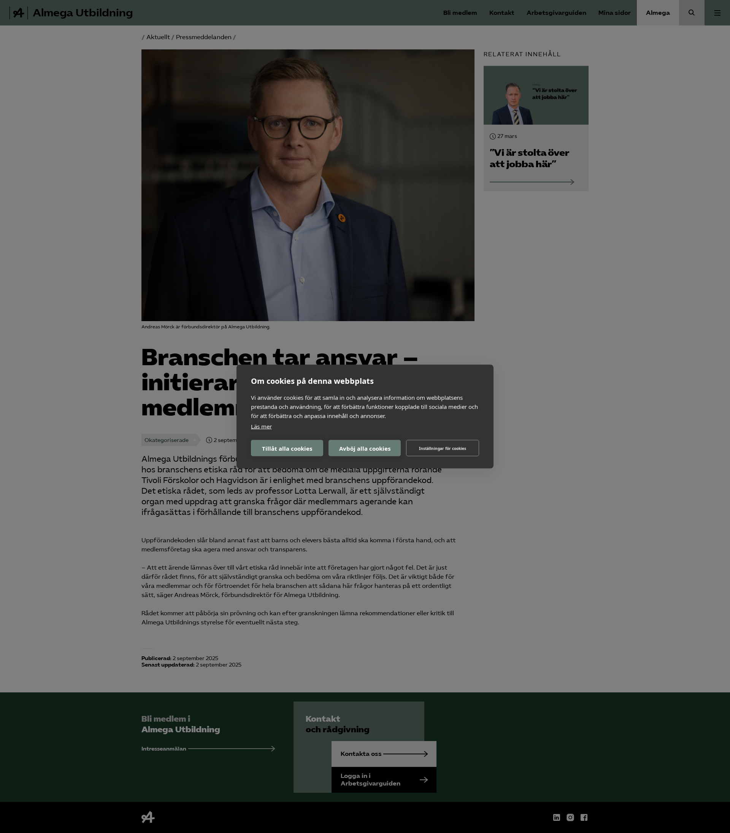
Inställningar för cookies (442, 448)
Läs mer (261, 426)
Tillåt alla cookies (287, 448)
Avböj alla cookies (364, 448)
